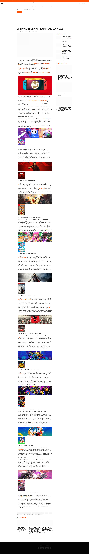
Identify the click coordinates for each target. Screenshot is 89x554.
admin (20, 31)
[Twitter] (13, 64)
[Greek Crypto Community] (44, 4)
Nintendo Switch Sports (22, 257)
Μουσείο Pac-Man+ (45, 413)
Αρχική (3, 0)
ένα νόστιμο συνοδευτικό (22, 68)
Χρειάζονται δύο (47, 229)
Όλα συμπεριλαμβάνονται (34, 0)
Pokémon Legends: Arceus (36, 63)
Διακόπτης (44, 68)
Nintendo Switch (28, 512)
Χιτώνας (40, 100)
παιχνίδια (18, 514)
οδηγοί (50, 512)
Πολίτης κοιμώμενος (30, 100)
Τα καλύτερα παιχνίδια (26, 514)
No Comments (31, 31)
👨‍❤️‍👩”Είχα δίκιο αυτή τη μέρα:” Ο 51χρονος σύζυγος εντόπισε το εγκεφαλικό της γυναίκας (67, 51)
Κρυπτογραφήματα (83, 3)
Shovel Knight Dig (21, 373)
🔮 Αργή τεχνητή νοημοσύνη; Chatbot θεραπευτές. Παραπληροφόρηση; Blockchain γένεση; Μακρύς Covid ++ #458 (67, 45)
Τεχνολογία (27, 0)
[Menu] (2, 4)
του (42, 514)
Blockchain (12, 0)
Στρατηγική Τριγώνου (42, 97)
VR (39, 0)
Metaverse (20, 0)
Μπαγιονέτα (25, 71)
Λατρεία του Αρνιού (21, 337)
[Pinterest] (13, 69)
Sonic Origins (20, 449)
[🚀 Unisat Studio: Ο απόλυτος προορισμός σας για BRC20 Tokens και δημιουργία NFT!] (58, 37)
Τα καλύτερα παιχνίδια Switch (35, 514)
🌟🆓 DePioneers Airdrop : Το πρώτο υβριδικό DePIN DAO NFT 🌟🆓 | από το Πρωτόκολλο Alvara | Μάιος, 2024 (67, 57)
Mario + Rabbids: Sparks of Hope (44, 72)
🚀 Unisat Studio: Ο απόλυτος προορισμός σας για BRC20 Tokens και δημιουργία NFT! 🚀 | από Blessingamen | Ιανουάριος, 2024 (67, 38)
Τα (21, 514)
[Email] (13, 71)
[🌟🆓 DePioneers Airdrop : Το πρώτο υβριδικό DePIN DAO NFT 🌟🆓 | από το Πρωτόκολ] (58, 57)
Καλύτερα (46, 512)
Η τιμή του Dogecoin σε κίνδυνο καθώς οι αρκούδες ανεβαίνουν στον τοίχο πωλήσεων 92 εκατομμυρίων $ (47, 529)
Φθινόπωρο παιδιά (21, 150)
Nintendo (23, 512)
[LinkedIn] (13, 67)
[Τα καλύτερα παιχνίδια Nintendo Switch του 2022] (35, 45)
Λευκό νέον (36, 100)
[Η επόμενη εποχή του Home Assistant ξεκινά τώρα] (64, 87)
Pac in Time (33, 422)
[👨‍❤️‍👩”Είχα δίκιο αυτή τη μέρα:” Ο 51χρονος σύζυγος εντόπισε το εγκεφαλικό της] (58, 51)
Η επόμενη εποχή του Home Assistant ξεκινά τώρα (63, 94)
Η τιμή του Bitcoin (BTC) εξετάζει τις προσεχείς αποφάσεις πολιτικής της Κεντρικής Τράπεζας (21, 529)
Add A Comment (35, 537)
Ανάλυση (16, 0)
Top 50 (43, 512)
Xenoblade (46, 69)
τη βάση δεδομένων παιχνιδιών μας (30, 110)
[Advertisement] (44, 19)
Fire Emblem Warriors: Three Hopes (30, 72)
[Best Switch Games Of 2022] (35, 85)
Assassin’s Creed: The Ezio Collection (24, 299)
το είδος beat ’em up (41, 188)
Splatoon (19, 71)
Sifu (18, 184)
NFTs (24, 0)
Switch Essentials (38, 512)
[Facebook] (13, 62)
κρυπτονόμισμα (7, 0)
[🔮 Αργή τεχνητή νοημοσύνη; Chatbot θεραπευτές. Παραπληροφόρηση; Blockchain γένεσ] (58, 45)
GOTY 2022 (19, 512)
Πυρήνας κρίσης (28, 99)
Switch (33, 512)
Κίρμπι (47, 67)
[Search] (87, 1)
